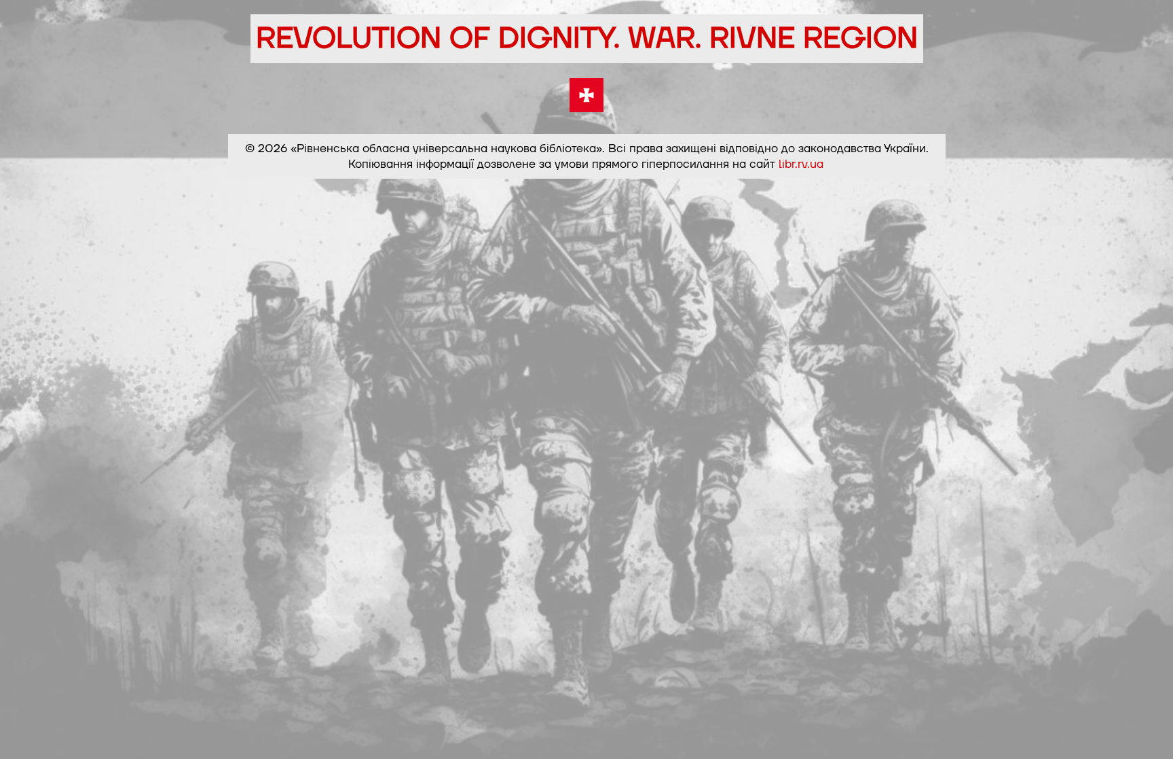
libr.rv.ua (801, 164)
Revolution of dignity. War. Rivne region (587, 39)
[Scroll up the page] (1146, 732)
